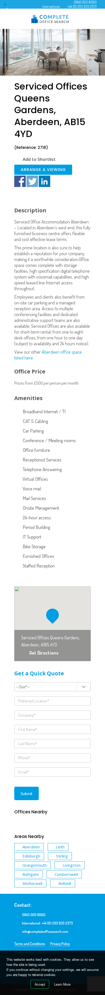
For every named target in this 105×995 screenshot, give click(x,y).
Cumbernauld (66, 874)
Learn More (62, 984)
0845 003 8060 (85, 2)
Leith (60, 846)
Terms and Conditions (29, 943)
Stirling (62, 856)
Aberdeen (31, 846)
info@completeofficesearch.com (45, 931)
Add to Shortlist (39, 159)
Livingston (72, 865)
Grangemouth (34, 865)
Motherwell (32, 883)
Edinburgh (31, 856)
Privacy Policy (60, 943)
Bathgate (30, 874)
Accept (40, 984)
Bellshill (64, 883)
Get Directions (43, 653)
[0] (10, 6)
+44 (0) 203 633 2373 (82, 6)
